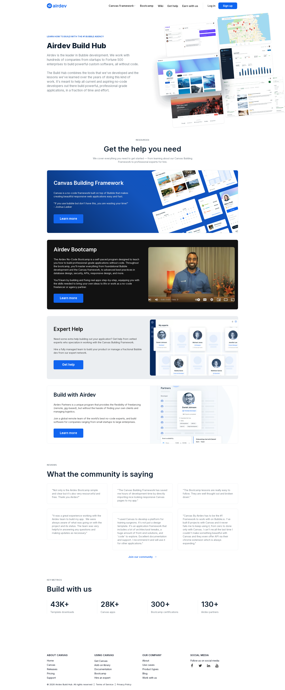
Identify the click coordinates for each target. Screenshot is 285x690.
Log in (211, 5)
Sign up (228, 5)
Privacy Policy (124, 684)
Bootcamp (146, 5)
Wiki (160, 6)
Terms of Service (104, 684)
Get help (68, 364)
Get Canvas (101, 660)
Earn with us (190, 6)
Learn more (68, 219)
